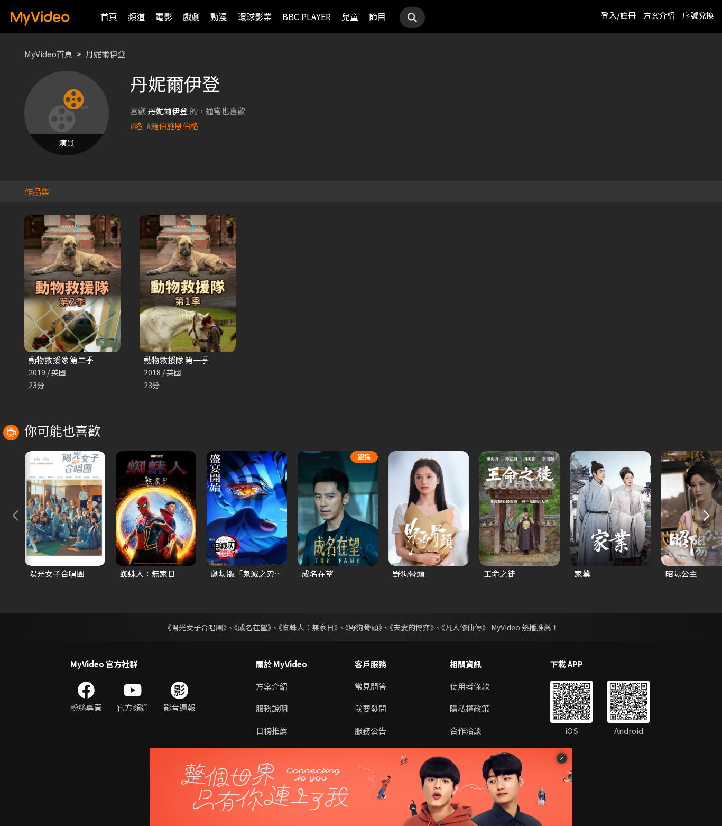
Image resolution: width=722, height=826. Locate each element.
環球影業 (255, 16)
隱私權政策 (469, 708)
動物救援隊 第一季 (176, 359)
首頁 (108, 16)
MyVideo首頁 (48, 53)
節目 (377, 16)
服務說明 (272, 708)
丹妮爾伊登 (105, 53)
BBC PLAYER (306, 16)
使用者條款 (469, 686)
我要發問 (370, 708)
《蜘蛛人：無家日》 (308, 627)
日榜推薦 (272, 730)
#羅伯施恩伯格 (172, 125)
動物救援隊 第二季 (61, 359)
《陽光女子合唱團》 (195, 627)
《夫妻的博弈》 (412, 627)
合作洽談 (466, 730)
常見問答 (370, 686)
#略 (136, 125)
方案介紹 (659, 15)
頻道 (136, 16)
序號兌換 (698, 15)
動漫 (218, 16)
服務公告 (370, 730)
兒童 (349, 16)
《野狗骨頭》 (363, 627)
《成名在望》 (252, 627)
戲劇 (191, 16)
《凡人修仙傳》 (465, 627)
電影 (163, 16)
